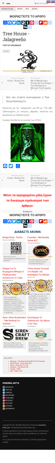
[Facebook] (10, 22)
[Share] (5, 22)
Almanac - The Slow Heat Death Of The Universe (27, 361)
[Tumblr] (27, 22)
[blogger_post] (36, 22)
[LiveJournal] (23, 22)
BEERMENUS (10, 409)
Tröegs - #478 (15, 369)
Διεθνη (34, 9)
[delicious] (50, 22)
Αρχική (20, 9)
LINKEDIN (9, 392)
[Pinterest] (32, 22)
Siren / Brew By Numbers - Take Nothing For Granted (14, 320)
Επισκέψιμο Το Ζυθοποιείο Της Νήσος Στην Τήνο (39, 320)
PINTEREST (9, 400)
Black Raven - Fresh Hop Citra (20, 363)
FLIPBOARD (10, 398)
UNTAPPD (9, 406)
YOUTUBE (9, 403)
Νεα (27, 9)
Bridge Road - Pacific (13, 237)
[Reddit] (45, 22)
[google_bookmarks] (30, 27)
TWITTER (9, 390)
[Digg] (25, 27)
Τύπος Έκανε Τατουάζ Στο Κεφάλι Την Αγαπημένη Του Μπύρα (38, 271)
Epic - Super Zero (16, 371)
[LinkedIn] (18, 22)
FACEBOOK (9, 387)
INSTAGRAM (10, 395)
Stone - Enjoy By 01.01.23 (19, 365)
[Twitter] (14, 22)
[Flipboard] (41, 22)
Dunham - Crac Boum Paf (19, 367)
